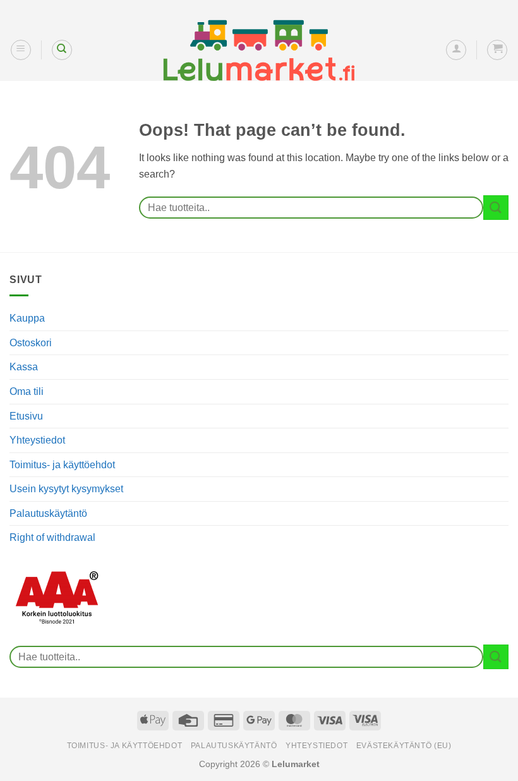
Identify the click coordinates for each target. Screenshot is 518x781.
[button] (21, 50)
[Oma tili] (456, 50)
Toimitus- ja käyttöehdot (62, 464)
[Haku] (62, 50)
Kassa (23, 366)
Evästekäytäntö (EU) (404, 745)
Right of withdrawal (52, 537)
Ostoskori (30, 342)
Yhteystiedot (37, 440)
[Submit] (496, 207)
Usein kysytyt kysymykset (66, 488)
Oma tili (26, 391)
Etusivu (26, 416)
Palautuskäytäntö (48, 513)
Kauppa (27, 318)
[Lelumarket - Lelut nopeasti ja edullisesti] (259, 50)
